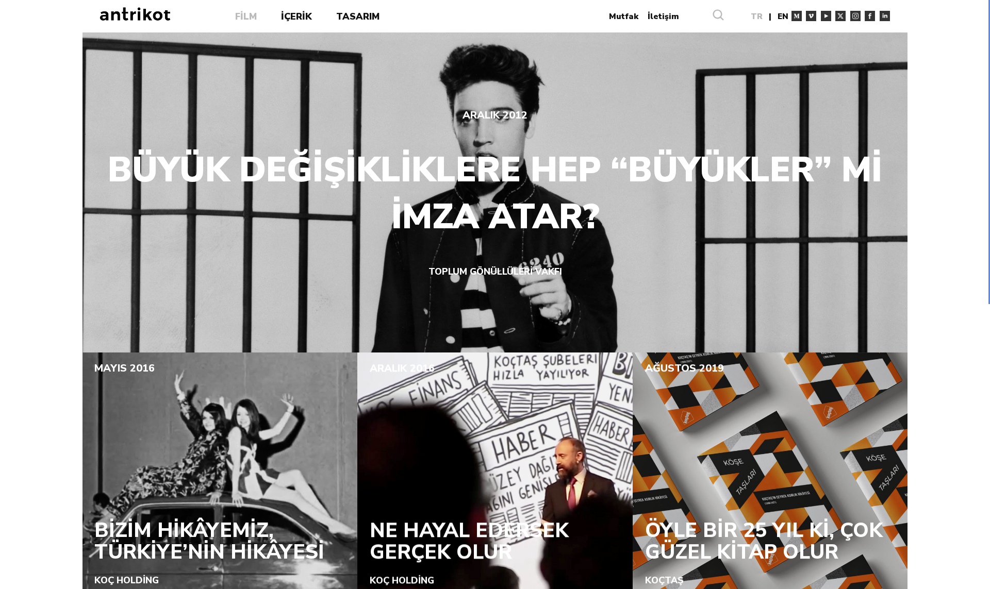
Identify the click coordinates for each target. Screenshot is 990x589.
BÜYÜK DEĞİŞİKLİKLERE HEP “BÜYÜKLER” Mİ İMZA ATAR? (495, 194)
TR (757, 16)
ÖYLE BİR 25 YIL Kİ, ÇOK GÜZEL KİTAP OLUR (764, 541)
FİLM (246, 16)
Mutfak (623, 16)
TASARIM (358, 16)
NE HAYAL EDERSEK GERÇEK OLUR (469, 541)
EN (783, 16)
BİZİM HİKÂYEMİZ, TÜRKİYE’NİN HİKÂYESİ (209, 541)
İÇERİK (296, 16)
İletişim (663, 16)
